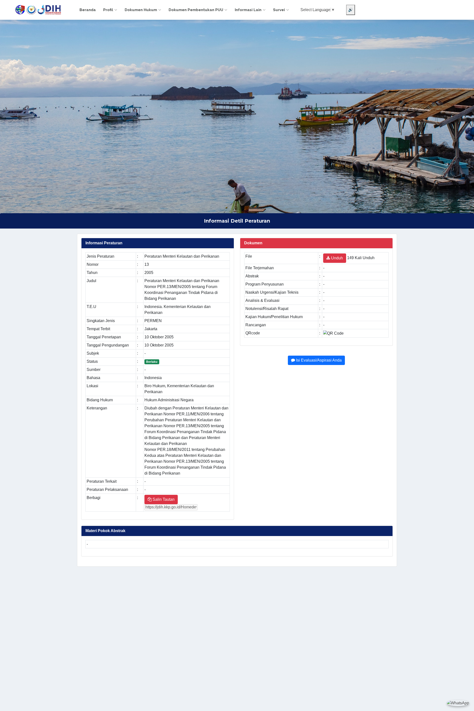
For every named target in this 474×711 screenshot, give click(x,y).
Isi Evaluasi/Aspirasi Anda (318, 360)
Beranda (87, 10)
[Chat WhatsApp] (458, 703)
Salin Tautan (163, 499)
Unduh (336, 258)
